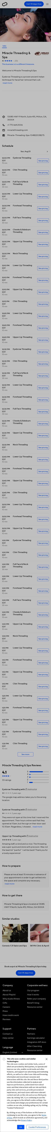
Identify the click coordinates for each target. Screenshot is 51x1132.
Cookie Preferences (37, 1127)
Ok (20, 1127)
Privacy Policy (26, 1120)
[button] (46, 1059)
